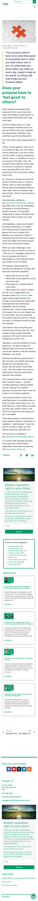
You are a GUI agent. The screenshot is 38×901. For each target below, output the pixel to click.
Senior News (12, 564)
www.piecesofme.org (15, 449)
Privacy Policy (7, 882)
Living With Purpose (10, 48)
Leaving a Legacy (14, 553)
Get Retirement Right (15, 551)
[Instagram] (19, 769)
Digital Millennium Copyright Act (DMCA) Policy (18, 878)
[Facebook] (9, 769)
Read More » (8, 604)
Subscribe (19, 532)
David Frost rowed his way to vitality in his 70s (19, 659)
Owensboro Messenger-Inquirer (20, 203)
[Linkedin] (24, 769)
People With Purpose (15, 560)
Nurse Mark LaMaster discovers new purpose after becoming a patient (17, 587)
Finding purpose (14, 546)
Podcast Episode (14, 562)
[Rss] (29, 769)
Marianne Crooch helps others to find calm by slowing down (18, 695)
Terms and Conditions (9, 885)
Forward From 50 (14, 548)
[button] (34, 6)
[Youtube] (14, 769)
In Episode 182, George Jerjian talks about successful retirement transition (19, 623)
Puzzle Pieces (22, 295)
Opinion (11, 557)
